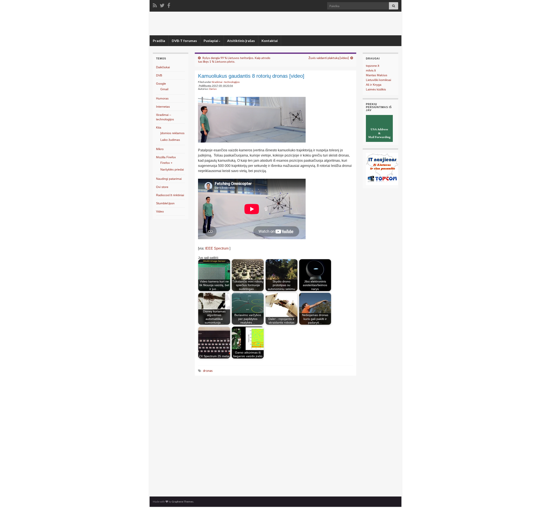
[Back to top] (541, 502)
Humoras (162, 98)
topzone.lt (372, 65)
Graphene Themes (182, 501)
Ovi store (162, 187)
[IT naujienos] (382, 169)
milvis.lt (371, 70)
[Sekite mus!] (162, 5)
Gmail (164, 89)
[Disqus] (275, 435)
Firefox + (166, 162)
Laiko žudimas (170, 139)
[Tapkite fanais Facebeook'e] (168, 5)
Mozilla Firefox (166, 157)
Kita (158, 127)
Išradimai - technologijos (226, 82)
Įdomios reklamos (172, 133)
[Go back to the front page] (275, 23)
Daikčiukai (163, 67)
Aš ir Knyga (373, 84)
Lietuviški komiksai (378, 80)
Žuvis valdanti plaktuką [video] (328, 58)
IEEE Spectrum (217, 248)
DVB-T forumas (184, 41)
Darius (213, 88)
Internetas (163, 106)
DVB (159, 75)
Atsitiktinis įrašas (241, 41)
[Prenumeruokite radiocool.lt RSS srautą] (155, 5)
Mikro (160, 149)
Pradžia (159, 41)
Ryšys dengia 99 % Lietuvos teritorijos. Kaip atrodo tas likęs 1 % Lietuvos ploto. (234, 59)
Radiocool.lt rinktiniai (170, 195)
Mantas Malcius (376, 75)
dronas (208, 370)
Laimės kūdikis (376, 89)
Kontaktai (270, 41)
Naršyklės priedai (172, 169)
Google (161, 83)
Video (160, 211)
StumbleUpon (165, 203)
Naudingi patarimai (169, 178)
